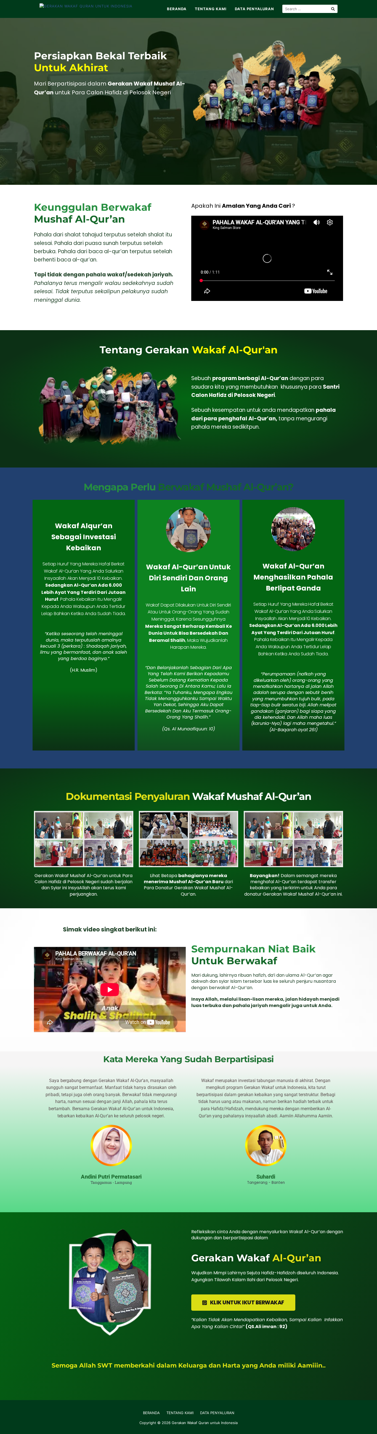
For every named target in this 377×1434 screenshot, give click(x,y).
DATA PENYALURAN (254, 9)
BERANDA (177, 9)
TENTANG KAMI (211, 9)
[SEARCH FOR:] (310, 9)
